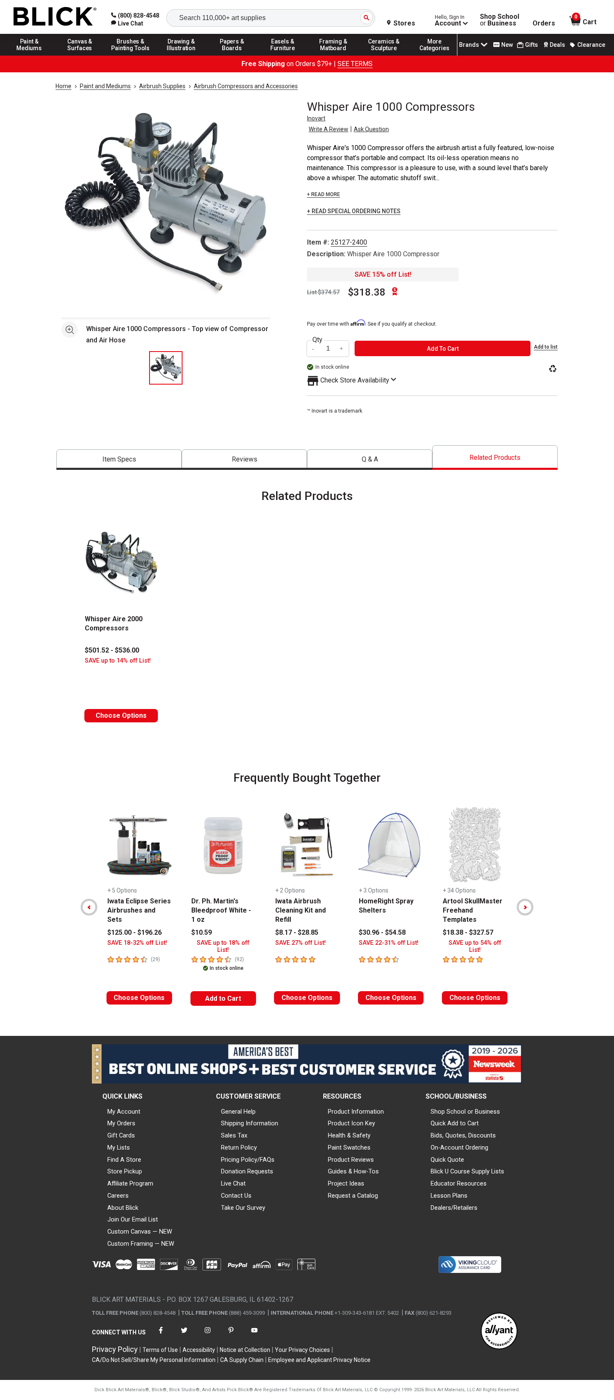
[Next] (525, 907)
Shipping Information (249, 1123)
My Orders (121, 1123)
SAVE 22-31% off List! (389, 942)
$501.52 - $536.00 (112, 650)
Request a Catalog (353, 1195)
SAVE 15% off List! (383, 274)
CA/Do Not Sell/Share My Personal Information (154, 1360)
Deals (557, 44)
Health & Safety (349, 1135)
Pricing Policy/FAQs (247, 1159)
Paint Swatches (349, 1147)
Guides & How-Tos (353, 1171)
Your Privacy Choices (302, 1349)
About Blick (122, 1207)
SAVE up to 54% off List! (475, 946)
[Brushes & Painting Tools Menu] (130, 55)
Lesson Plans (449, 1195)
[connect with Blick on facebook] (160, 1335)
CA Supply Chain (242, 1360)
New (507, 44)
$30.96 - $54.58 (382, 932)
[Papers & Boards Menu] (231, 55)
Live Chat (233, 1183)
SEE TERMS (355, 64)
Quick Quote (447, 1159)
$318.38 (367, 292)
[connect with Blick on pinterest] (231, 1335)
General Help (238, 1111)
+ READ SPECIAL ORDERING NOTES (354, 211)
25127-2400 (349, 242)
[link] (127, 23)
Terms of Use (160, 1349)
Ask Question (371, 129)
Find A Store (124, 1159)
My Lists (118, 1147)
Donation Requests (247, 1171)
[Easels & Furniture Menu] (282, 55)
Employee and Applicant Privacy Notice (319, 1360)
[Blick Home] (55, 17)
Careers (118, 1195)
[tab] (119, 459)
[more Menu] (434, 55)
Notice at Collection (245, 1349)
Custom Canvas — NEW (139, 1231)
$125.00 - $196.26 (134, 932)
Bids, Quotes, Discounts (463, 1135)
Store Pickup (124, 1171)
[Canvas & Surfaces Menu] (79, 55)
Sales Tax (234, 1135)
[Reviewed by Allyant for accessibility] (499, 1331)
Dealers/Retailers (454, 1207)
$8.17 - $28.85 (296, 932)
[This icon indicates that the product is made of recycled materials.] (553, 369)
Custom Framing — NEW (140, 1243)
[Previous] (89, 907)
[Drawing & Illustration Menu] (181, 55)
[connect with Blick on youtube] (254, 1335)
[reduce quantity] (314, 348)
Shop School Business (499, 20)
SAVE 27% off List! (300, 942)
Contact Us (236, 1195)
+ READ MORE (323, 194)
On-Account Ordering (459, 1147)
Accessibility (199, 1349)
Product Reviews (351, 1159)
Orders (544, 23)
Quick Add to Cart (455, 1123)
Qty (317, 340)
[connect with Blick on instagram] (207, 1335)
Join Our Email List (132, 1219)
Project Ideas (346, 1183)
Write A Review (328, 129)
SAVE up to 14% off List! (118, 660)
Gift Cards (121, 1135)
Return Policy (239, 1147)
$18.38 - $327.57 (468, 932)
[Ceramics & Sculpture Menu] (383, 55)
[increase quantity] (342, 348)
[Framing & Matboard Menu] (333, 55)
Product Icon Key (351, 1123)
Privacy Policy (115, 1349)
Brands (469, 44)
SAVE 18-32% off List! (137, 942)
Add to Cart (223, 998)
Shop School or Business (465, 1111)
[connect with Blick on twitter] (184, 1335)
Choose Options (121, 715)
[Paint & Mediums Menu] (29, 55)
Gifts (531, 44)
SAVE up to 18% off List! (223, 946)
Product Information (356, 1111)
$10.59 (201, 932)
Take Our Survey (243, 1207)
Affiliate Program (130, 1183)
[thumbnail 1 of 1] (166, 368)
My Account (123, 1111)
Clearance (591, 44)
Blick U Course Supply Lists (467, 1171)
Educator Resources (459, 1183)
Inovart (316, 118)
